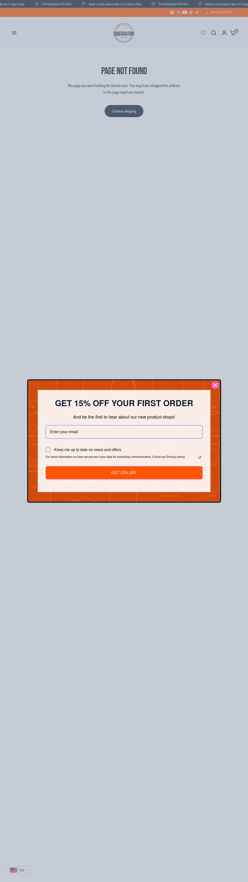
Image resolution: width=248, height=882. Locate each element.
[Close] (215, 385)
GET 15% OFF (124, 473)
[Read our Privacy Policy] (200, 457)
